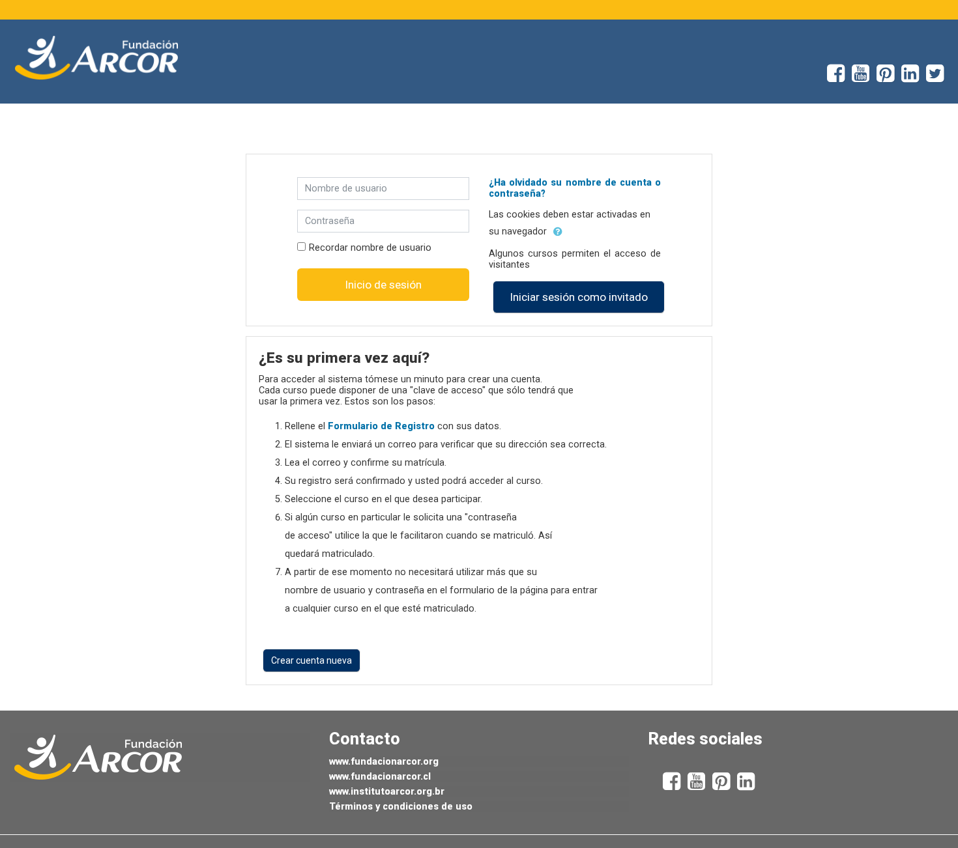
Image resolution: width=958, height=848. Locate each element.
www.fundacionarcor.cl (380, 776)
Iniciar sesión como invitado (579, 297)
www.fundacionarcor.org (384, 761)
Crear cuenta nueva (311, 660)
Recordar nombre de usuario (370, 247)
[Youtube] (864, 77)
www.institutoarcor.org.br (386, 791)
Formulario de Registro (381, 426)
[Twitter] (942, 77)
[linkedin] (913, 77)
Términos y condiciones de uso (400, 806)
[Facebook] (832, 77)
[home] (96, 58)
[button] (558, 232)
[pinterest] (889, 77)
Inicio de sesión (383, 284)
